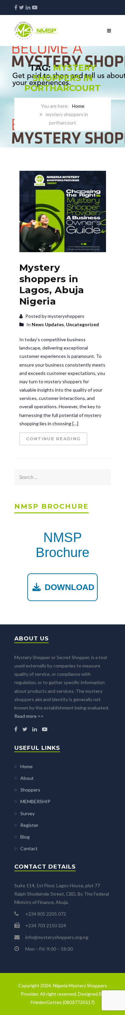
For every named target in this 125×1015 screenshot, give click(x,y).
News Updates (48, 324)
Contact (29, 848)
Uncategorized (82, 324)
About (27, 778)
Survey (27, 813)
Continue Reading (53, 438)
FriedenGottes (46, 1002)
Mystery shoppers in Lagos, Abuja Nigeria (51, 284)
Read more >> (29, 716)
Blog (25, 837)
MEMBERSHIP (35, 801)
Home (78, 106)
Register (29, 825)
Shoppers (30, 790)
